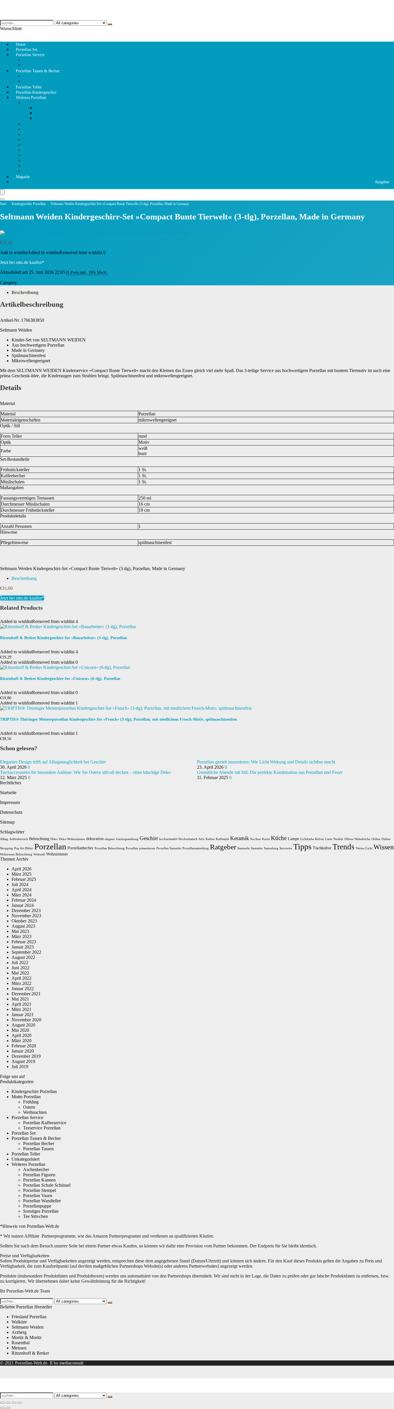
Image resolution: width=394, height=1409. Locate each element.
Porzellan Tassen (38, 75)
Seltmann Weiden (16, 277)
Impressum (10, 802)
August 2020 (23, 1024)
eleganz (110, 839)
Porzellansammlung (196, 848)
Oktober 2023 (24, 920)
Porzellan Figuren (39, 129)
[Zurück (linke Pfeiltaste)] (2, 1408)
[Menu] (2, 192)
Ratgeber (382, 182)
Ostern (41, 112)
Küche (279, 838)
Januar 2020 (23, 1051)
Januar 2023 (23, 946)
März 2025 (21, 874)
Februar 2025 (24, 879)
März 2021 (21, 1009)
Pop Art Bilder (23, 848)
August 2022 (23, 957)
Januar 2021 (23, 1014)
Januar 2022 (23, 988)
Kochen (255, 839)
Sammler (257, 848)
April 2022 (21, 978)
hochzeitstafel (168, 839)
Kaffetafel (222, 839)
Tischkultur (322, 848)
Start (3, 204)
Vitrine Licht (364, 848)
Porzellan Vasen (37, 1195)
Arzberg (19, 1332)
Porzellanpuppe (37, 155)
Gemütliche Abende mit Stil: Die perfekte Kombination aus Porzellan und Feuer (269, 772)
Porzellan (50, 846)
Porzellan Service (30, 55)
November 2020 (26, 1019)
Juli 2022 (20, 962)
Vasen (28, 160)
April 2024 (21, 889)
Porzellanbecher (80, 848)
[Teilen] (14, 1403)
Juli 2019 (20, 1066)
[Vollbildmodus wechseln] (8, 1403)
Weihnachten (46, 118)
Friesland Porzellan (29, 1316)
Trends (343, 846)
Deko (54, 839)
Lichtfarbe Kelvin (312, 839)
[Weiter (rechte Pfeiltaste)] (8, 1408)
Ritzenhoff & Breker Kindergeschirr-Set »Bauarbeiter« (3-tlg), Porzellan (63, 638)
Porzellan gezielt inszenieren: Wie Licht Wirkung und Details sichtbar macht (266, 761)
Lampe (293, 839)
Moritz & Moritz (27, 1337)
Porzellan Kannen (39, 134)
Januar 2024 (23, 905)
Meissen (19, 1347)
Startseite (8, 792)
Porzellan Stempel (39, 149)
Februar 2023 (24, 941)
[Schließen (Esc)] (19, 1403)
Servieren (285, 848)
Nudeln (338, 839)
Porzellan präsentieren (140, 848)
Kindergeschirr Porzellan (29, 204)
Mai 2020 (20, 1030)
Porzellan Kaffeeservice (44, 59)
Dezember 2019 (26, 1056)
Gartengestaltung (127, 839)
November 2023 (26, 915)
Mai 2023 (20, 931)
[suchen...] (110, 24)
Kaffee (210, 839)
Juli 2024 (20, 884)
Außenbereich (18, 839)
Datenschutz (11, 812)
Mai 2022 (20, 972)
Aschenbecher (36, 165)
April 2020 (21, 1035)
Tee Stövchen (35, 123)
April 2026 (21, 868)
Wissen (384, 847)
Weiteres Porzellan (31, 97)
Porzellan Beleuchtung (110, 848)
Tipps (302, 846)
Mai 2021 (20, 998)
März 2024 (21, 894)
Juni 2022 (20, 967)
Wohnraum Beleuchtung (16, 854)
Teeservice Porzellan (42, 1127)
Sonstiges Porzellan (41, 170)
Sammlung (271, 848)
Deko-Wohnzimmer (72, 839)
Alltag (4, 839)
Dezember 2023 (26, 910)
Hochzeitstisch (188, 839)
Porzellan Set (23, 1133)
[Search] (2, 199)
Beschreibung (25, 292)
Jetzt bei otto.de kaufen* (22, 262)
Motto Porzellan (37, 102)
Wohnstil (39, 854)
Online (376, 839)
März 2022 (21, 983)
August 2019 (23, 1061)
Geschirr (149, 838)
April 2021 (21, 1004)
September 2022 (26, 952)
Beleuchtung (39, 839)
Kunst (266, 839)
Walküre (19, 1321)
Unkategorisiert (26, 1159)
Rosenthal (21, 1342)
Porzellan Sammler (168, 848)
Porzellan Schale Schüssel (46, 139)
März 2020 (21, 1040)
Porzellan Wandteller (42, 144)
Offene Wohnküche (357, 839)
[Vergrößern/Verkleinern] (2, 1403)
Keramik (239, 838)
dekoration (95, 839)
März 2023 (21, 936)
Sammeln (243, 848)
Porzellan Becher (38, 1143)
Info (201, 839)
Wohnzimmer (57, 854)
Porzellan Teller (26, 1153)
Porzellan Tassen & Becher (38, 71)
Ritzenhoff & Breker (30, 1353)
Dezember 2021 (26, 993)
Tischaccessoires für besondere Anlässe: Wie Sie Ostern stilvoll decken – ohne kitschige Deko (85, 772)
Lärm (328, 839)
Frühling (42, 107)
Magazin (23, 177)
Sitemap (7, 822)
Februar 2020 (24, 1045)
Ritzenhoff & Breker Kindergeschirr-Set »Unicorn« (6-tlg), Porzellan (60, 678)
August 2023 (23, 926)
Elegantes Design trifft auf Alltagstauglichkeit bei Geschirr (53, 761)
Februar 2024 (24, 900)
